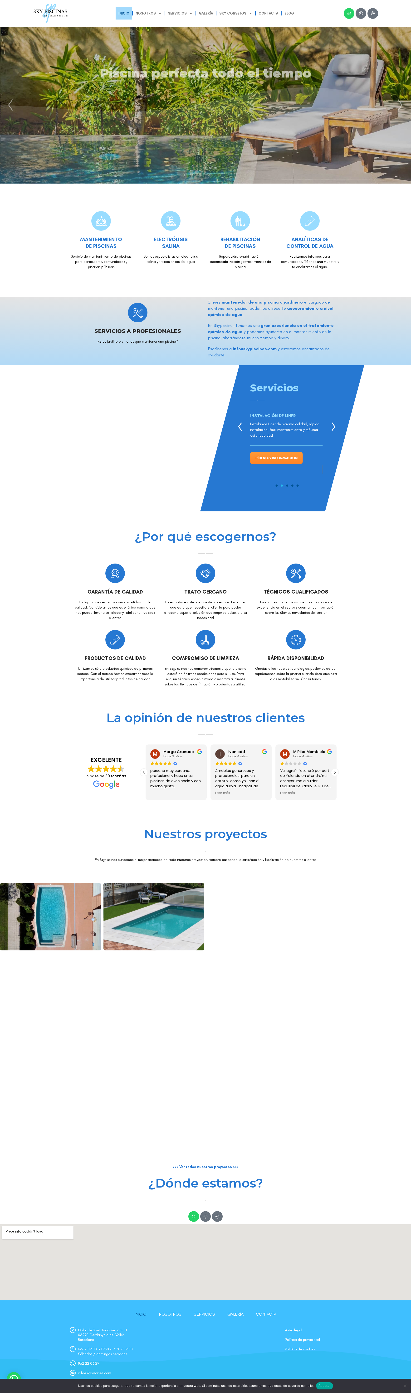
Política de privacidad (302, 1339)
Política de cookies (300, 1349)
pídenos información (276, 458)
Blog (289, 13)
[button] (334, 772)
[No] (405, 1385)
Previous (239, 426)
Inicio (141, 1314)
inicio (123, 13)
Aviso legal (293, 1330)
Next (333, 426)
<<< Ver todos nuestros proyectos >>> (206, 1167)
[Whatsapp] (349, 13)
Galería (206, 13)
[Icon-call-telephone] (361, 13)
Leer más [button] (221, 793)
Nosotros (170, 1314)
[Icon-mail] (372, 13)
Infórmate (205, 129)
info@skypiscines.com (255, 348)
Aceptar (324, 1386)
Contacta (268, 13)
